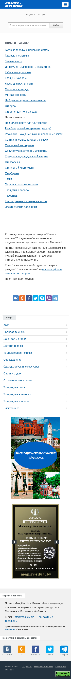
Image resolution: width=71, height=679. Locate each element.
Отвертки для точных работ (22, 111)
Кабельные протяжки (18, 72)
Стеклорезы (12, 162)
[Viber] (49, 298)
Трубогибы (11, 195)
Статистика (60, 666)
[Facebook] (29, 298)
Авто (6, 325)
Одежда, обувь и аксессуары (21, 366)
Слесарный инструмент (19, 145)
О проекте (27, 666)
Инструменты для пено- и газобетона (28, 66)
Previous (14, 542)
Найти (56, 25)
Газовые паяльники (17, 55)
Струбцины (12, 173)
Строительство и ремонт (18, 380)
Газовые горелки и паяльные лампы (27, 50)
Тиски (8, 178)
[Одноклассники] (22, 298)
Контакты (9, 670)
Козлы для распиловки (19, 83)
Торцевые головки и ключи (21, 184)
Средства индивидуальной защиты (26, 156)
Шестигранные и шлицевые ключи (26, 201)
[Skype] (42, 298)
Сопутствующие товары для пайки (26, 150)
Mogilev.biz (31, 15)
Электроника (11, 408)
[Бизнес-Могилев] (14, 4)
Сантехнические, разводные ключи (26, 139)
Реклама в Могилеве (43, 666)
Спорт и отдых (12, 373)
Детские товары (13, 345)
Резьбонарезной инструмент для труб (28, 128)
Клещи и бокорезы (16, 78)
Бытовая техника (14, 332)
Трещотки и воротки (17, 190)
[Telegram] (55, 298)
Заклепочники (13, 61)
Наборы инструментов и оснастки (25, 100)
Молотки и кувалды (17, 89)
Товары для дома (14, 387)
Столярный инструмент (19, 167)
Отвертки (10, 106)
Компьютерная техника (17, 352)
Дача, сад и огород (14, 339)
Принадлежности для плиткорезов (26, 122)
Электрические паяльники (21, 207)
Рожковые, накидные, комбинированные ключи (34, 134)
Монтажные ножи (15, 94)
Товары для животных (17, 394)
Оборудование (12, 359)
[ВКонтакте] (16, 298)
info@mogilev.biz (24, 617)
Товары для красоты (16, 401)
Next (56, 542)
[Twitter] (35, 298)
